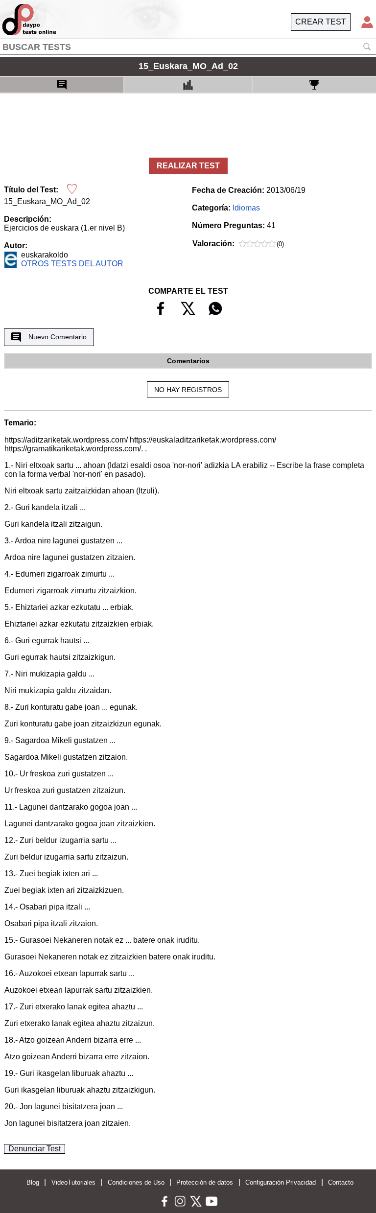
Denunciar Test (34, 1148)
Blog (32, 1182)
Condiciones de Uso (136, 1182)
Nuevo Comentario (57, 337)
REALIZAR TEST (188, 166)
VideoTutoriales (73, 1182)
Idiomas (246, 208)
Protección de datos (204, 1182)
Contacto (340, 1182)
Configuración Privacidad (280, 1182)
